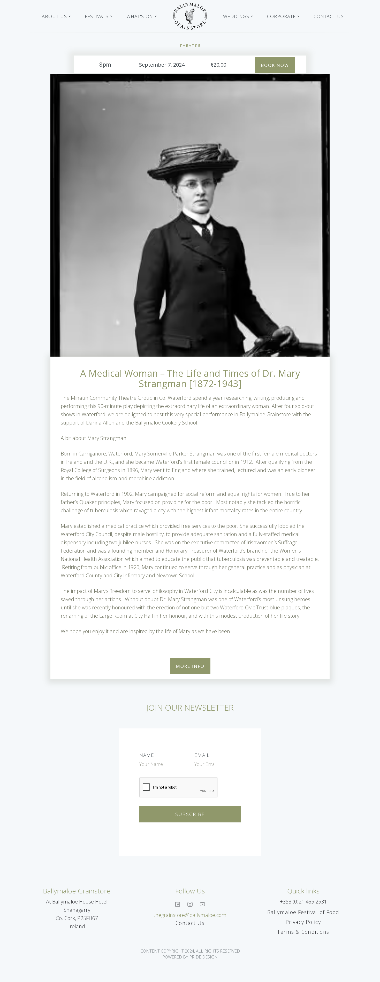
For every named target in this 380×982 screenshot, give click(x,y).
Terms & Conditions (303, 931)
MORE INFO (190, 666)
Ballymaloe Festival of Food (303, 912)
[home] (190, 16)
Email (202, 755)
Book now (275, 65)
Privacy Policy (303, 921)
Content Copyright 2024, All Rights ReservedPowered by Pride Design (190, 954)
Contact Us (329, 16)
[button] (56, 16)
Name (146, 755)
